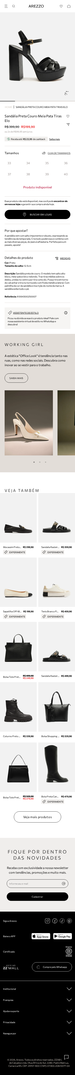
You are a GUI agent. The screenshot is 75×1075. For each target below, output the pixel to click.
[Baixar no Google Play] (62, 936)
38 (28, 174)
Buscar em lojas (41, 214)
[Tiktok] (62, 920)
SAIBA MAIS (16, 378)
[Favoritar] (67, 116)
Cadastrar (37, 896)
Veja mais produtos (37, 817)
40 (66, 174)
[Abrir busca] (13, 6)
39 (47, 174)
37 (9, 174)
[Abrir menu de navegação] (7, 6)
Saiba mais (54, 139)
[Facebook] (54, 920)
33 (9, 163)
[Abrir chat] (66, 1057)
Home (8, 107)
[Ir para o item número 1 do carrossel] (39, 462)
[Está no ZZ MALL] (11, 966)
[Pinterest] (69, 920)
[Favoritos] (61, 6)
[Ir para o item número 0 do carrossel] (34, 462)
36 (66, 163)
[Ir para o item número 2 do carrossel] (45, 462)
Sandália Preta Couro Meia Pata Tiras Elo (42, 107)
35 (47, 163)
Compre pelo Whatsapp (55, 967)
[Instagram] (47, 920)
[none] (63, 883)
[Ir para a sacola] (69, 6)
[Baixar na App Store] (41, 936)
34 (28, 163)
